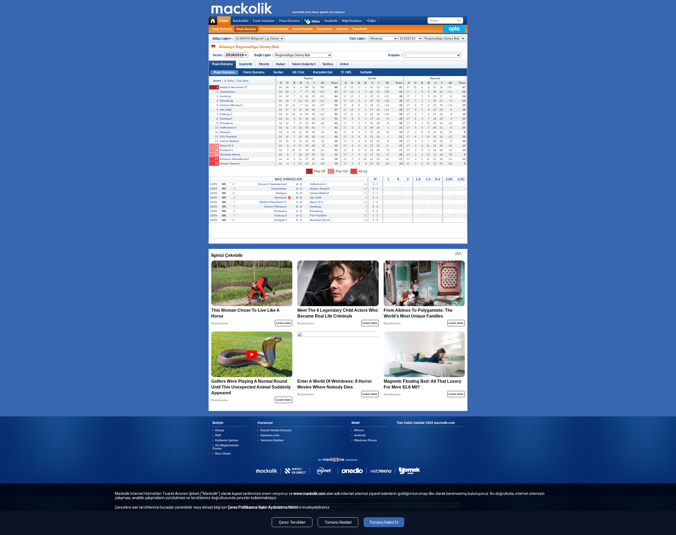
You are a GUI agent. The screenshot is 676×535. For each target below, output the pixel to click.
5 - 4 (299, 197)
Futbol (223, 21)
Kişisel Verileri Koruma (276, 430)
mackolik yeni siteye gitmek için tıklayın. (318, 12)
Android (359, 435)
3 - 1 (299, 188)
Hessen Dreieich (230, 163)
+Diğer (371, 21)
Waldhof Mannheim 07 (233, 87)
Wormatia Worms (230, 154)
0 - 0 (299, 206)
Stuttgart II (226, 150)
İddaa (316, 21)
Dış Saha (242, 80)
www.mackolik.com (309, 493)
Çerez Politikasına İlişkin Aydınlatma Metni (263, 507)
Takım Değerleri (304, 64)
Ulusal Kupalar (302, 28)
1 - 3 (299, 211)
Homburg (225, 96)
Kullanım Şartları (226, 440)
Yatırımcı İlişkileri (272, 440)
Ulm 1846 (226, 109)
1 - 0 (299, 202)
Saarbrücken (228, 91)
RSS (218, 435)
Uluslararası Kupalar (274, 28)
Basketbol (240, 21)
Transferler (359, 28)
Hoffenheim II (228, 127)
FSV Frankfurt (228, 136)
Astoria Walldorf (229, 141)
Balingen (225, 132)
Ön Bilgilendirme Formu (226, 447)
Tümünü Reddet (338, 522)
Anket (344, 64)
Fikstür (264, 64)
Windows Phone (365, 440)
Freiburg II (226, 114)
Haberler (342, 28)
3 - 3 (299, 193)
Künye (219, 430)
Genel (217, 80)
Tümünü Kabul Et (383, 522)
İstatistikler (324, 28)
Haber (280, 64)
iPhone (359, 430)
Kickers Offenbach (231, 105)
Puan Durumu (289, 21)
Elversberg (226, 100)
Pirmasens (226, 123)
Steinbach (226, 118)
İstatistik (331, 21)
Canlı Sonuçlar (264, 21)
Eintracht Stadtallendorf (234, 159)
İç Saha (229, 80)
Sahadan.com (269, 435)
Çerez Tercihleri (292, 522)
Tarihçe (327, 64)
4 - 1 (299, 184)
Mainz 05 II (226, 145)
